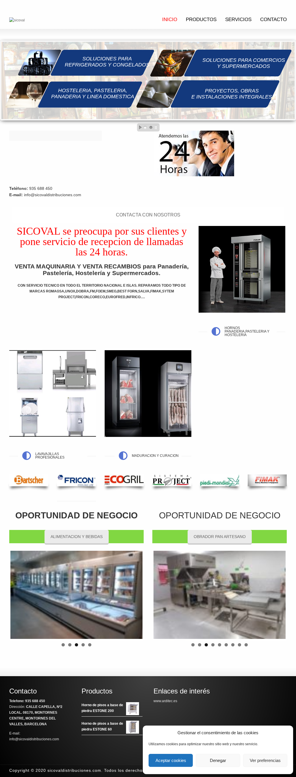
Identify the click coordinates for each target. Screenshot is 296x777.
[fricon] (76, 480)
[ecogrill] (124, 480)
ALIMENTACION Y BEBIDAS (77, 536)
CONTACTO (273, 19)
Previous (145, 594)
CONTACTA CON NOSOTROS (148, 214)
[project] (171, 480)
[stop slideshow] (157, 127)
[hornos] (242, 269)
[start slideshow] (138, 127)
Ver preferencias (265, 760)
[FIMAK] (267, 480)
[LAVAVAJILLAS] (52, 393)
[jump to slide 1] (145, 127)
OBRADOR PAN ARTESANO (220, 536)
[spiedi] (219, 480)
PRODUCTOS (201, 19)
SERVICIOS (238, 19)
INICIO (169, 19)
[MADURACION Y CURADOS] (148, 393)
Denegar (218, 760)
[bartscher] (28, 480)
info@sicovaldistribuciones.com (52, 194)
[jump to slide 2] (151, 127)
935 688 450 (40, 188)
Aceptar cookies (171, 760)
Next (151, 594)
